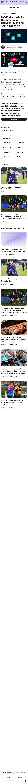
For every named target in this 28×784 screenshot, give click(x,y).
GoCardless (7, 157)
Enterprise (7, 152)
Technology (20, 157)
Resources (4, 13)
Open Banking (7, 147)
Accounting (20, 152)
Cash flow (11, 130)
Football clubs (13, 284)
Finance (20, 147)
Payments (13, 13)
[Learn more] (26, 2)
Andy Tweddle (15, 46)
